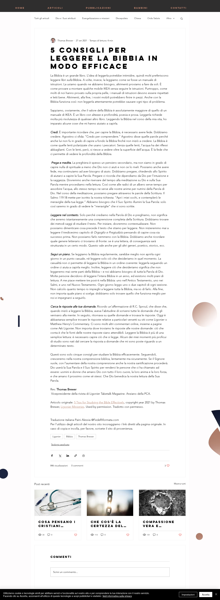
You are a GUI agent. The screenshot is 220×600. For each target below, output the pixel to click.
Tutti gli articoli (41, 18)
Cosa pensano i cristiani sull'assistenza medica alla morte (57, 524)
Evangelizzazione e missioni (95, 18)
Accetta (206, 594)
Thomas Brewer (86, 436)
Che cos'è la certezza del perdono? (107, 524)
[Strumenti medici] (57, 503)
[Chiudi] (216, 594)
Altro (168, 18)
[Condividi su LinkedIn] (67, 455)
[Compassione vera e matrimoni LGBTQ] (162, 503)
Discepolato (122, 18)
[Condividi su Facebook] (51, 455)
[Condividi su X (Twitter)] (59, 455)
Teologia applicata (60, 444)
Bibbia (69, 436)
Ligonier (57, 436)
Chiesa (137, 18)
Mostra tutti (180, 483)
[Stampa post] (83, 455)
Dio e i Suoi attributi (66, 18)
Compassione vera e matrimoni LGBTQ (159, 524)
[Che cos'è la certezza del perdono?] (110, 503)
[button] (181, 18)
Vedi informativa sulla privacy (117, 596)
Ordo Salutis (153, 18)
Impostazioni (188, 594)
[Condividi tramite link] (75, 455)
